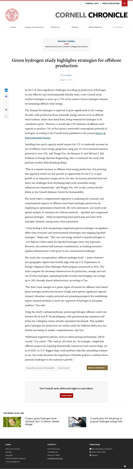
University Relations (12, 461)
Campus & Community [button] (34, 27)
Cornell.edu (92, 3)
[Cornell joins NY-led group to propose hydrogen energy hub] (77, 422)
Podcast (75, 27)
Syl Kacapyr (67, 75)
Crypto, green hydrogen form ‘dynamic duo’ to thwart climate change (42, 421)
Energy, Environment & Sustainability (40, 368)
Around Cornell (66, 41)
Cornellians (117, 27)
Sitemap (8, 452)
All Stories (55, 27)
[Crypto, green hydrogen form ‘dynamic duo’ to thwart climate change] (12, 422)
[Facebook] (113, 466)
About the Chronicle (12, 448)
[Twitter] (119, 466)
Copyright (9, 455)
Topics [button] (13, 27)
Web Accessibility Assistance (15, 458)
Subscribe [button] (66, 395)
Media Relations (111, 3)
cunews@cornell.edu (54, 458)
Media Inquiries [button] (96, 367)
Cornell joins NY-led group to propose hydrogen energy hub (106, 420)
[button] (125, 3)
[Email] (125, 466)
